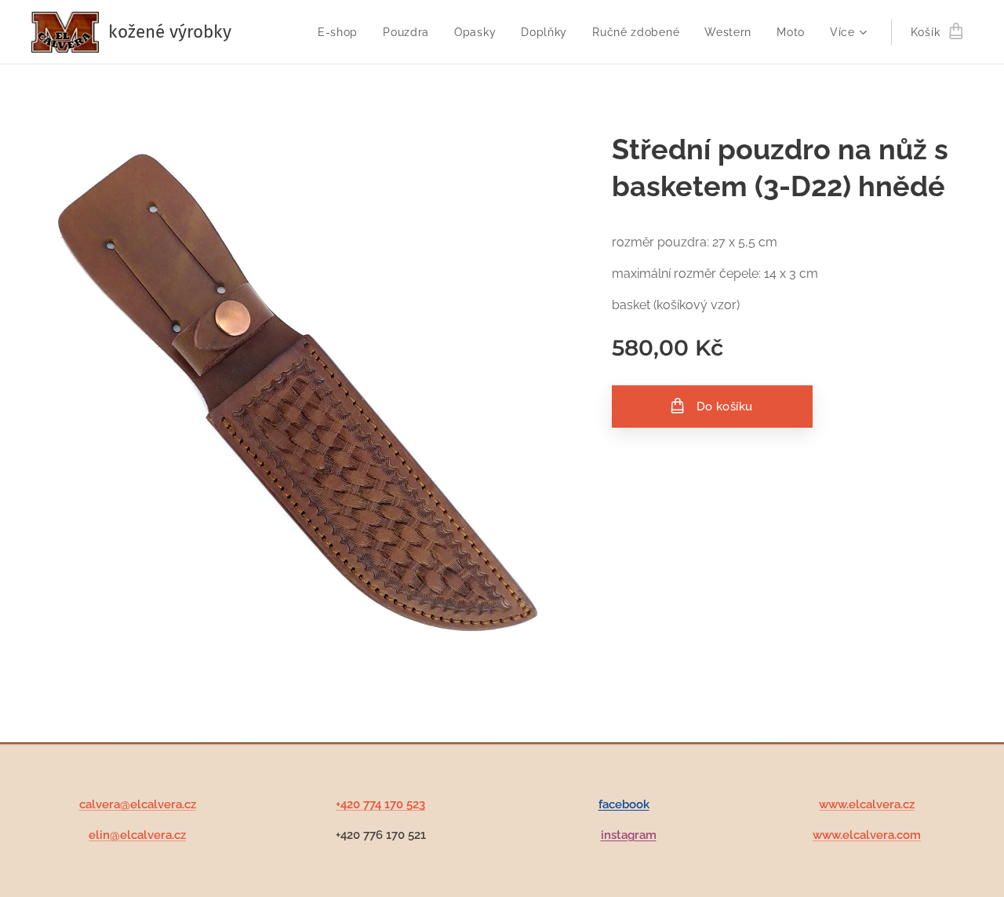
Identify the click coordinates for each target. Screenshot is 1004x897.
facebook (623, 804)
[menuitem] (342, 32)
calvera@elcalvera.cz (137, 804)
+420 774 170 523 (380, 804)
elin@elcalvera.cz (137, 835)
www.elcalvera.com (867, 835)
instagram (629, 835)
